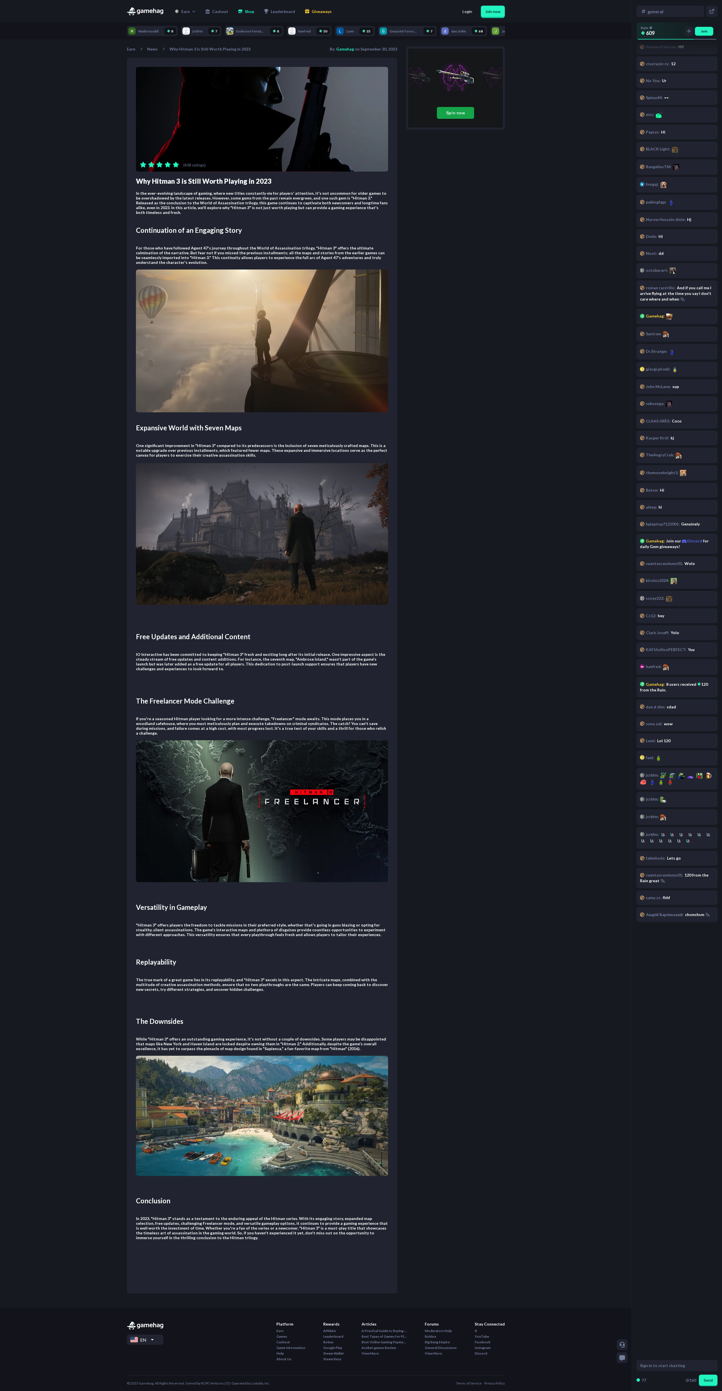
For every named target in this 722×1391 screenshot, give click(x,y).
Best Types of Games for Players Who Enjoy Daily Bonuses (384, 1336)
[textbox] (671, 1365)
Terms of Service (468, 1383)
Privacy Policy (494, 1383)
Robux (328, 1342)
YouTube (482, 1336)
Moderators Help (438, 1331)
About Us (283, 1359)
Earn (131, 49)
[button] (185, 11)
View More (370, 1353)
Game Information (290, 1348)
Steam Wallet (333, 1353)
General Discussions (441, 1348)
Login (467, 11)
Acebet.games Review (379, 1348)
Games (281, 1336)
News (152, 49)
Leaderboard (333, 1336)
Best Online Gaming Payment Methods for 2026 (384, 1342)
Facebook (482, 1342)
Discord (694, 540)
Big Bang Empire (437, 1342)
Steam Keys (332, 1359)
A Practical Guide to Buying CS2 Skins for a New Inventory (384, 1331)
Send (708, 1380)
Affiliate (329, 1331)
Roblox (430, 1336)
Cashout (283, 1342)
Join (704, 31)
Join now (493, 11)
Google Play (332, 1348)
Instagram (482, 1348)
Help (280, 1353)
